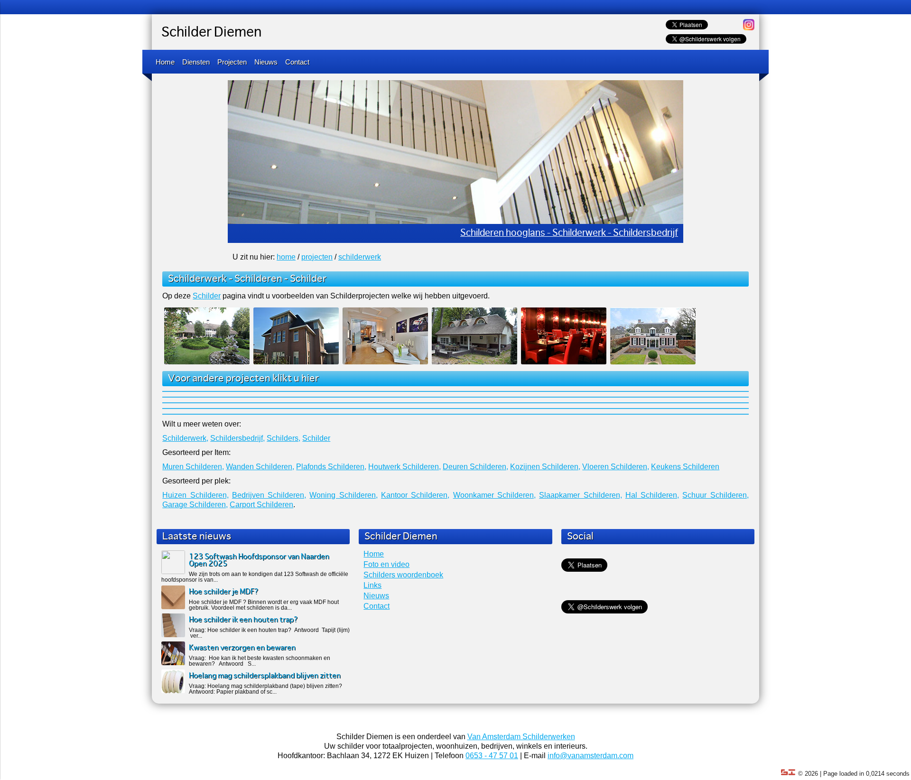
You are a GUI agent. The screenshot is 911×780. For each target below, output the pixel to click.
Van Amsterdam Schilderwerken (521, 737)
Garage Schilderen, (195, 505)
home (286, 257)
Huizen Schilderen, (195, 495)
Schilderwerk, (185, 438)
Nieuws (266, 62)
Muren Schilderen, (193, 467)
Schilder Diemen (211, 33)
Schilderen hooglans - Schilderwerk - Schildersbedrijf (569, 233)
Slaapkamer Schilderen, (580, 495)
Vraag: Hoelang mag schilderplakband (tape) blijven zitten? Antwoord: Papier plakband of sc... (265, 689)
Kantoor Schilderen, (415, 495)
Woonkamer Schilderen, (494, 495)
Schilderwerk (197, 279)
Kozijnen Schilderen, (545, 467)
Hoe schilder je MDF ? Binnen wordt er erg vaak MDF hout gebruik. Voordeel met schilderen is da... (264, 605)
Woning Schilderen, (343, 495)
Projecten (232, 62)
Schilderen (258, 279)
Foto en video (386, 564)
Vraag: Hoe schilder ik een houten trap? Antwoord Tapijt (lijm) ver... (269, 633)
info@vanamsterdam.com (590, 756)
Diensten (196, 62)
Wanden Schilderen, (260, 467)
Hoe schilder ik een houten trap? (243, 619)
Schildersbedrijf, (237, 438)
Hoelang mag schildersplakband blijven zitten (265, 675)
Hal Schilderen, (652, 495)
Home (165, 62)
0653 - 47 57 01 (491, 756)
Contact (297, 62)
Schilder (308, 279)
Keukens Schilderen (685, 467)
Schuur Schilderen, (715, 495)
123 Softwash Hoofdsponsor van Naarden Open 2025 (259, 560)
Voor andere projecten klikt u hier (243, 378)
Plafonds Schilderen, (331, 467)
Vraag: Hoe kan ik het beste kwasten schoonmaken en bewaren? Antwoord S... (259, 661)
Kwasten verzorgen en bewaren (242, 647)
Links (372, 585)
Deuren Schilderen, (475, 467)
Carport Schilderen (261, 505)
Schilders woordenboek (403, 575)
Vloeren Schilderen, (615, 467)
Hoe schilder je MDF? (224, 591)
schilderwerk (359, 257)
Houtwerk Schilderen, (404, 467)
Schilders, (283, 438)
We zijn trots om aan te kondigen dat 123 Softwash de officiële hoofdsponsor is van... (254, 577)
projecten (317, 257)
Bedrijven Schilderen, (269, 495)
